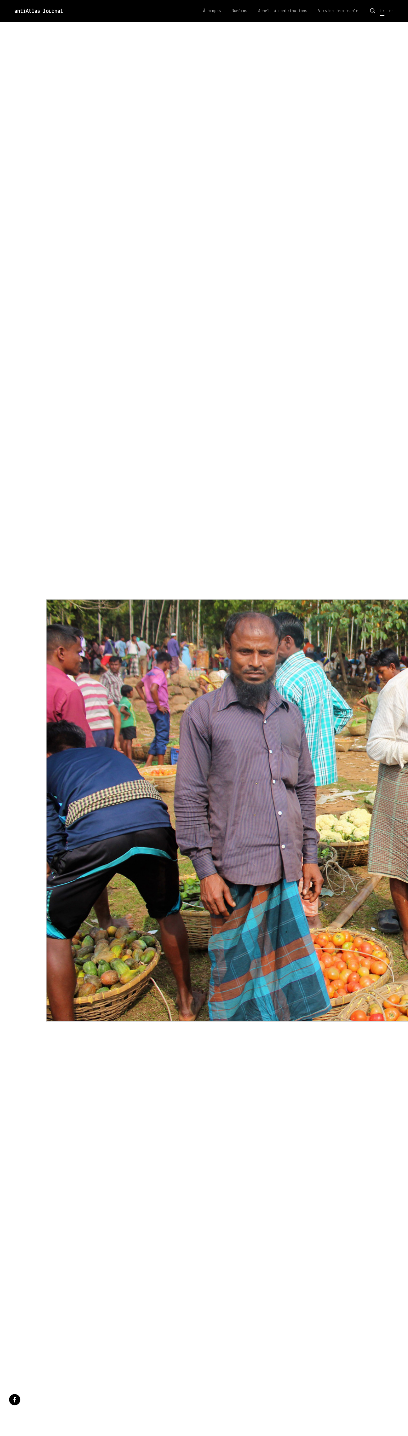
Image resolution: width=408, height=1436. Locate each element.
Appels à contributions (282, 11)
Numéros (239, 11)
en (391, 11)
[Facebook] (14, 1400)
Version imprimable (338, 11)
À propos (212, 11)
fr (382, 11)
